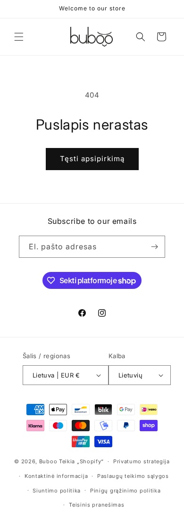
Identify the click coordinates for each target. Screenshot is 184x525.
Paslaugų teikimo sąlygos (133, 476)
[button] (18, 36)
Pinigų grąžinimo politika (125, 490)
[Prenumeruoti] (154, 247)
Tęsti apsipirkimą (92, 158)
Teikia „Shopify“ (81, 461)
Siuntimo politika (57, 490)
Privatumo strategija (141, 461)
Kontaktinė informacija (56, 476)
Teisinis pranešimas (96, 504)
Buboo (48, 461)
